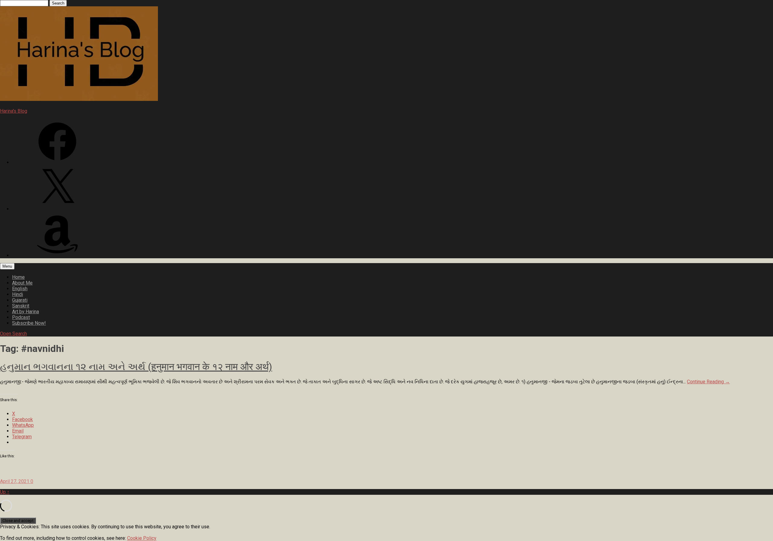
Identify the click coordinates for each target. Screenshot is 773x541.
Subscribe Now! (29, 323)
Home (18, 277)
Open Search (13, 334)
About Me (22, 283)
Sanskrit (20, 306)
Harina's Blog (13, 111)
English (19, 288)
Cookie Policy (141, 538)
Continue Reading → (708, 382)
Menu (7, 266)
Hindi (17, 294)
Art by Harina (25, 311)
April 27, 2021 (15, 481)
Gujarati (19, 300)
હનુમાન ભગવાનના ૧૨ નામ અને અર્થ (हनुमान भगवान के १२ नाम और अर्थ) (136, 366)
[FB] (57, 162)
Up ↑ (4, 492)
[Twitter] (57, 209)
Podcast (21, 317)
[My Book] (57, 255)
